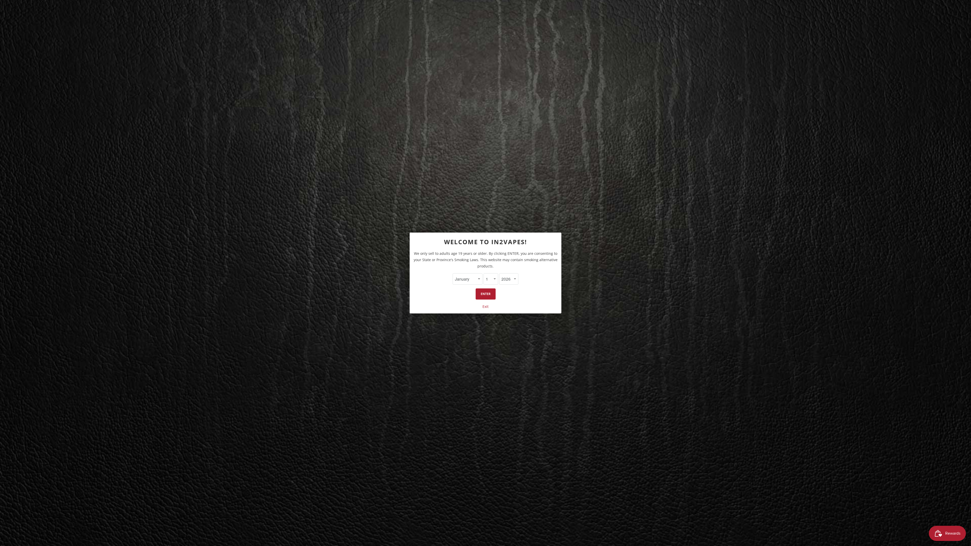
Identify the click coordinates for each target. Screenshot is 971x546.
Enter (486, 294)
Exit (485, 306)
